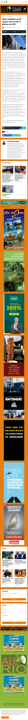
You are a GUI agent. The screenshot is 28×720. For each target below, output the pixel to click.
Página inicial (5, 16)
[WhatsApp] (16, 135)
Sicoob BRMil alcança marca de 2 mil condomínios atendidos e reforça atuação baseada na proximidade (7, 563)
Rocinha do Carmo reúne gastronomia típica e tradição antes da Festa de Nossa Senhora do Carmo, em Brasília (20, 581)
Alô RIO (10, 16)
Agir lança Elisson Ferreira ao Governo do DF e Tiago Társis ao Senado (20, 562)
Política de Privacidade (15, 714)
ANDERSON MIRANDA (13, 141)
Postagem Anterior (5, 206)
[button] (2, 2)
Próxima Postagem (22, 206)
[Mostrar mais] (22, 135)
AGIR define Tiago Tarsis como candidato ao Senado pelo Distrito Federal (7, 580)
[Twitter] (13, 135)
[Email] (19, 135)
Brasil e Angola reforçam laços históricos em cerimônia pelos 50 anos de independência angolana (20, 177)
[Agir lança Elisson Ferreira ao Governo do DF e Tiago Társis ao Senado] (20, 555)
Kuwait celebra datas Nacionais (6, 195)
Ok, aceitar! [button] (5, 717)
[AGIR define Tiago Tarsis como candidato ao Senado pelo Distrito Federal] (7, 573)
